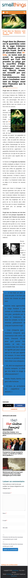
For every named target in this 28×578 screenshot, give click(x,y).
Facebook (19, 405)
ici (9, 121)
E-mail (5, 520)
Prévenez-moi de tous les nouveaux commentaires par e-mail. (13, 538)
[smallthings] (3, 12)
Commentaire (7, 493)
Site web (5, 528)
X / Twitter (8, 405)
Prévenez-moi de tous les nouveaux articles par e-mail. (13, 545)
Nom (4, 513)
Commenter (14, 409)
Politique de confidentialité (9, 565)
